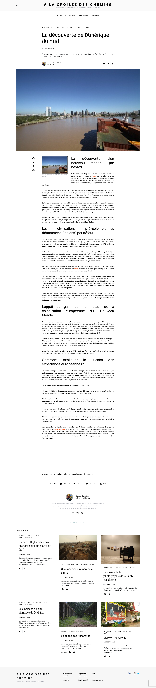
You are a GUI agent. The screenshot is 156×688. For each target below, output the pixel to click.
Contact (66, 680)
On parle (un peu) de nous (82, 675)
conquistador (76, 474)
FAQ (93, 674)
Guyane (64, 631)
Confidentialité (83, 680)
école (94, 176)
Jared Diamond (59, 429)
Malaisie (31, 535)
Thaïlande (107, 633)
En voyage (61, 27)
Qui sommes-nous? (68, 675)
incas (76, 269)
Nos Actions (79, 27)
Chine (63, 564)
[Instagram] (135, 673)
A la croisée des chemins (78, 5)
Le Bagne (79, 631)
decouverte (88, 474)
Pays (87, 27)
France (125, 567)
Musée (132, 567)
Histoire (70, 27)
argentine (57, 474)
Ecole (53, 27)
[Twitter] (138, 673)
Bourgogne (107, 567)
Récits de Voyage (25, 537)
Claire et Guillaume (54, 63)
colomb (66, 474)
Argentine (46, 27)
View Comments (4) (76, 522)
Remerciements (97, 680)
